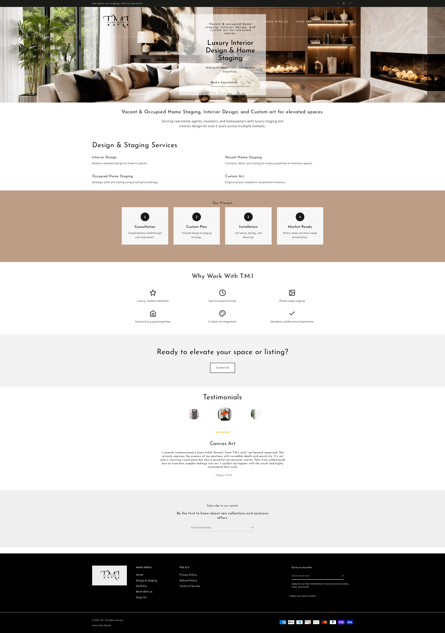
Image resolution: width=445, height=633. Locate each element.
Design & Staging (146, 580)
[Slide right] (350, 3)
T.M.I (102, 620)
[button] (336, 22)
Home (139, 575)
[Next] (252, 414)
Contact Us (222, 367)
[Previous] (192, 414)
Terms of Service (190, 586)
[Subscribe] (252, 527)
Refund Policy (188, 580)
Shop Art (141, 597)
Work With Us (144, 591)
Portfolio (141, 586)
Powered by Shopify (101, 625)
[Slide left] (338, 3)
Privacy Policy (188, 575)
